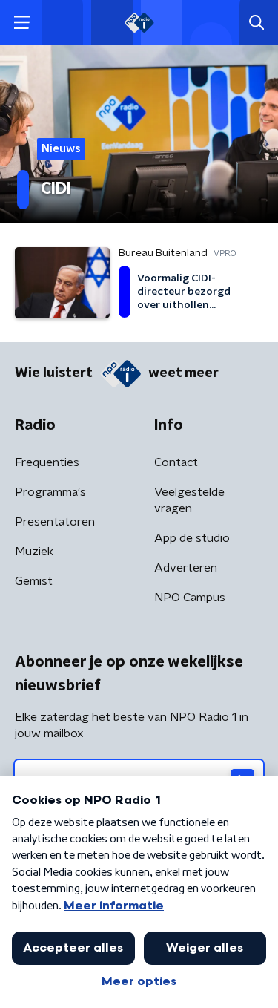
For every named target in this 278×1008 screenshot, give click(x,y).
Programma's (50, 492)
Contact (176, 462)
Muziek (34, 551)
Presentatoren (55, 522)
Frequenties (47, 462)
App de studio (192, 538)
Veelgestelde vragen (189, 500)
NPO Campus (189, 597)
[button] (21, 22)
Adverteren (185, 568)
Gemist (34, 581)
